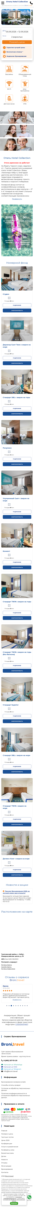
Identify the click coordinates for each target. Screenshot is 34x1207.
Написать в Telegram (12, 1069)
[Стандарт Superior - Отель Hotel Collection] (17, 689)
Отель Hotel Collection (17, 2)
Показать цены (17, 42)
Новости (4, 1159)
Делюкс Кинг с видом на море (16, 859)
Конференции (6, 1143)
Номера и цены (7, 1134)
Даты (4, 31)
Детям (3, 1156)
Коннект (6, 551)
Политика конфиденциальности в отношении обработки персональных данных (15, 1095)
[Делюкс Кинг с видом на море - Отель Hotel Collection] (17, 843)
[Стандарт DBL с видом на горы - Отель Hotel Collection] (17, 382)
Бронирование (7, 1169)
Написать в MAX (10, 1067)
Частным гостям (7, 1137)
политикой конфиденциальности (12, 1197)
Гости (4, 36)
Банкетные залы (7, 1153)
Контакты (4, 1172)
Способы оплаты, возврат (11, 1085)
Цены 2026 (5, 1140)
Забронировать (17, 310)
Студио (6, 294)
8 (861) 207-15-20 (10, 1060)
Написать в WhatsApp (13, 1065)
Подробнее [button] (17, 305)
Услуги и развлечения (9, 1147)
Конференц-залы (7, 1150)
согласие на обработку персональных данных (14, 1200)
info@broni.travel (11, 1071)
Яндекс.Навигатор (8, 969)
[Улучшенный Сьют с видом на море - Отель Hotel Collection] (17, 483)
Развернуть (17, 199)
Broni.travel (9, 1176)
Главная (4, 1131)
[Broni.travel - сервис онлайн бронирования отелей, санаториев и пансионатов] (12, 1044)
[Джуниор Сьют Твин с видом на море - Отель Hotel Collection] (17, 329)
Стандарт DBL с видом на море (16, 755)
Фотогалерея (6, 1166)
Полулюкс (7, 448)
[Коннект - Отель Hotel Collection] (17, 535)
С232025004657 (21, 1024)
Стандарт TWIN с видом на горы (17, 602)
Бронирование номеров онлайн (13, 1082)
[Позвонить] (31, 3)
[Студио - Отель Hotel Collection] (17, 278)
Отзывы (4, 1163)
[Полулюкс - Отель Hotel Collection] (17, 432)
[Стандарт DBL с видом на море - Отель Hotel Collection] (17, 740)
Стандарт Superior (11, 705)
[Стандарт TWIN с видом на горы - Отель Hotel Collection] (17, 586)
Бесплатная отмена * (15, 52)
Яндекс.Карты (6, 965)
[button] (13, 289)
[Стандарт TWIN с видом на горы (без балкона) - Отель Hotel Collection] (17, 636)
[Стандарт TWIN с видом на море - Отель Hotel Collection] (17, 790)
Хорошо (14, 1203)
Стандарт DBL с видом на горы (16, 397)
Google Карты (6, 967)
